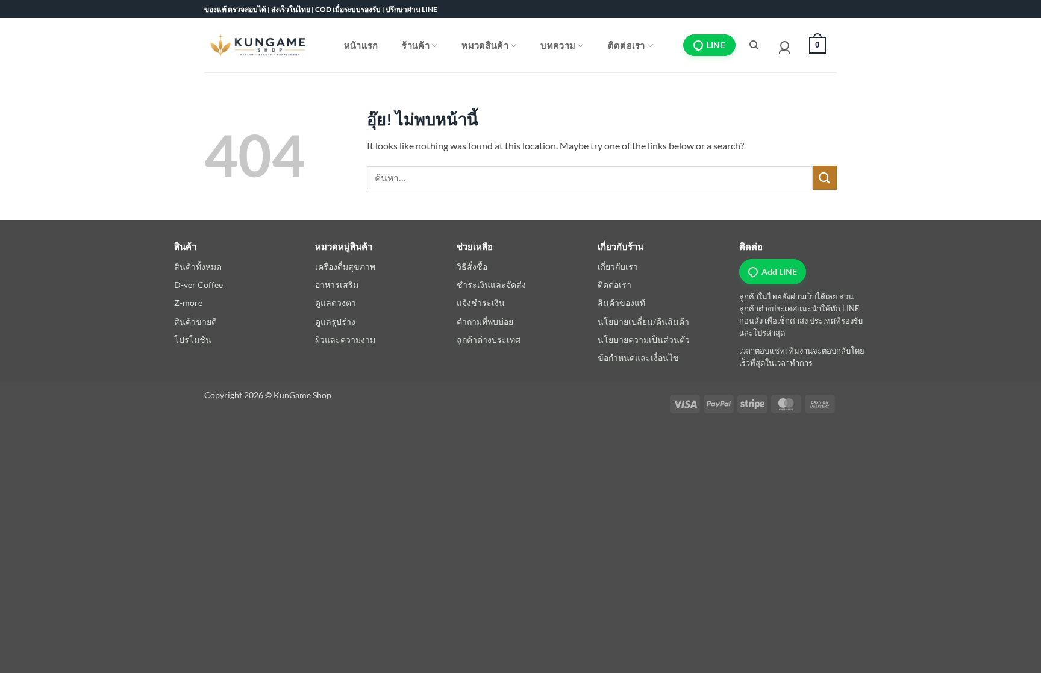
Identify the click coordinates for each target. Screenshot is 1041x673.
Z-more (188, 303)
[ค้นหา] (754, 45)
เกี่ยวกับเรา (618, 266)
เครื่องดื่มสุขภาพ (345, 266)
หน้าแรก (361, 45)
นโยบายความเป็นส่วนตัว (644, 339)
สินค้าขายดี (195, 321)
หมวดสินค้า (484, 45)
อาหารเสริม (336, 285)
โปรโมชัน (192, 339)
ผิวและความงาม (345, 339)
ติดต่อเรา (626, 45)
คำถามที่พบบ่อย (485, 321)
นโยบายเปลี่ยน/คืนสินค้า (643, 321)
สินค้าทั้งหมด (198, 266)
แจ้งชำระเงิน (481, 303)
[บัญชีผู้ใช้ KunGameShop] (784, 45)
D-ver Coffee (198, 285)
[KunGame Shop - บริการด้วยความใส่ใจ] (257, 45)
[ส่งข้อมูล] (825, 177)
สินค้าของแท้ (621, 303)
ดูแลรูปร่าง (335, 321)
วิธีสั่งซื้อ (472, 266)
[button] (814, 45)
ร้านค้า (416, 45)
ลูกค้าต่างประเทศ (488, 339)
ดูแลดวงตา (335, 303)
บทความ (557, 45)
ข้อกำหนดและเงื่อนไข (638, 357)
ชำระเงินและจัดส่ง (491, 285)
